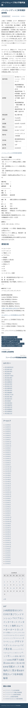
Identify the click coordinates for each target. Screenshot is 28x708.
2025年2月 (8, 462)
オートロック (5, 343)
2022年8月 (8, 525)
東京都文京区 (8, 386)
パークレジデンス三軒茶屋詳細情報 (11, 153)
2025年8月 (8, 450)
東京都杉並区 (8, 390)
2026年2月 (8, 437)
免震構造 (9, 660)
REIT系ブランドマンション (8, 339)
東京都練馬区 (8, 405)
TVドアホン (19, 339)
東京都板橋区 (8, 392)
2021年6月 (8, 555)
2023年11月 (8, 494)
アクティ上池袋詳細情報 (11, 696)
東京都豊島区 (8, 411)
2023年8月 (8, 500)
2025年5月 (8, 456)
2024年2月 (8, 488)
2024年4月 (8, 483)
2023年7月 (8, 502)
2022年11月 (8, 519)
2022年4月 (8, 534)
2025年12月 (8, 441)
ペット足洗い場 (15, 656)
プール (19, 652)
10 (4, 585)
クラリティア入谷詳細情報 (12, 690)
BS (9, 337)
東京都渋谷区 (8, 398)
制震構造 (7, 663)
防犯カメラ (14, 345)
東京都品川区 (8, 380)
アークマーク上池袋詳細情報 (13, 694)
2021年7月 (8, 553)
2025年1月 (8, 464)
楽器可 (21, 670)
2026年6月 (8, 429)
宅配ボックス (20, 343)
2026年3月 (8, 435)
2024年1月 (8, 490)
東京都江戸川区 (9, 394)
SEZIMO (23, 16)
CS (16, 337)
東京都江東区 (8, 396)
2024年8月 (8, 475)
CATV (13, 337)
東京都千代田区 (9, 375)
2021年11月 (8, 544)
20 (14, 588)
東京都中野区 (8, 371)
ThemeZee (18, 705)
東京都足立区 (8, 413)
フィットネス (13, 653)
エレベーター (16, 341)
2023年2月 (8, 513)
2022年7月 (8, 527)
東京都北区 (8, 373)
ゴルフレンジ (8, 638)
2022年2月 (8, 538)
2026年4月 (8, 433)
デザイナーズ (13, 343)
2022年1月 (8, 540)
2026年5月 (8, 431)
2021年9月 (8, 548)
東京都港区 (8, 401)
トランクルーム (13, 645)
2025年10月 (8, 446)
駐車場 (18, 674)
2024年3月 (8, 485)
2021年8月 (8, 551)
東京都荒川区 (8, 407)
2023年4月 (8, 509)
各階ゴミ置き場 (16, 663)
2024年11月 (8, 469)
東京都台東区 (8, 377)
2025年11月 (8, 443)
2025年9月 (8, 448)
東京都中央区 (8, 369)
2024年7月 (8, 477)
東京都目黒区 (8, 403)
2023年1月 (8, 515)
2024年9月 (8, 473)
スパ (21, 638)
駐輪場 (20, 345)
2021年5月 (8, 557)
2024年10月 (8, 471)
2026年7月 (8, 427)
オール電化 (6, 632)
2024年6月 (8, 479)
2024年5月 (8, 481)
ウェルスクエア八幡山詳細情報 (13, 692)
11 (7, 585)
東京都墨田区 (8, 382)
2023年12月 (8, 492)
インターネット (10, 622)
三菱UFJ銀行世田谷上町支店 (9, 308)
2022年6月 (8, 530)
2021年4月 (8, 559)
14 (16, 585)
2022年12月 (8, 517)
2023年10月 (8, 496)
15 (19, 585)
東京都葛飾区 (8, 409)
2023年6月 (8, 504)
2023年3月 (8, 511)
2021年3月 (8, 561)
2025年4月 (8, 458)
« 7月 (4, 599)
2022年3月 (8, 536)
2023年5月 (8, 506)
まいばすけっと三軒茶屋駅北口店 (11, 315)
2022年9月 (8, 523)
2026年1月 (8, 439)
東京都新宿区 (8, 388)
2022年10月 (8, 521)
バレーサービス (15, 649)
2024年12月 (8, 467)
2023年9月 (8, 498)
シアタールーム (16, 638)
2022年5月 (8, 532)
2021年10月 (8, 546)
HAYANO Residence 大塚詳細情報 (14, 698)
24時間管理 (4, 337)
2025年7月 (8, 452)
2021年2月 (8, 563)
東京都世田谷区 (6, 16)
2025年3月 (8, 460)
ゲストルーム (10, 635)
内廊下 (15, 659)
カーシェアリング (14, 632)
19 (10, 588)
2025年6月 (8, 454)
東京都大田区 (8, 384)
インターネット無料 (6, 341)
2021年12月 (8, 542)
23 (23, 588)
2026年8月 (8, 425)
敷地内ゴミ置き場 (6, 345)
